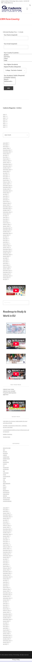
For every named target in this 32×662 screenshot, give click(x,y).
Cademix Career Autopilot (9, 391)
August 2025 (6, 153)
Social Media (6, 497)
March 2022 (6, 222)
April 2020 (5, 263)
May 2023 (5, 198)
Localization (6, 476)
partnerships (6, 483)
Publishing (6, 494)
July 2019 (5, 279)
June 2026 (5, 143)
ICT (4, 466)
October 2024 (6, 167)
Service (5, 496)
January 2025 (6, 162)
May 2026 (5, 144)
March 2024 (6, 180)
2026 (4, 114)
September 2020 (7, 254)
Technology (6, 499)
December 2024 (7, 164)
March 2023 (6, 201)
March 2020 (6, 265)
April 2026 (5, 146)
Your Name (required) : (11, 35)
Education (6, 462)
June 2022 (5, 217)
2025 (4, 116)
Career (5, 455)
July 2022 (5, 215)
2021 (4, 123)
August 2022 (6, 214)
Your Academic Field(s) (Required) (14, 75)
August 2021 (6, 235)
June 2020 (5, 260)
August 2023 (6, 192)
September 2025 (7, 152)
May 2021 (5, 240)
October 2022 (6, 210)
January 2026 (6, 148)
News (4, 481)
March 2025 (6, 159)
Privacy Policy (16, 659)
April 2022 (5, 221)
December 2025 (7, 150)
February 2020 (6, 267)
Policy (4, 487)
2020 (4, 125)
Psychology (6, 492)
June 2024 (5, 175)
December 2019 (7, 270)
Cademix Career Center (8, 389)
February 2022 (6, 224)
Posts (4, 489)
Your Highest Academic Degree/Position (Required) (12, 65)
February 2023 (6, 203)
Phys (4, 485)
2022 (4, 121)
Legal (4, 474)
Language (6, 473)
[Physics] (10, 80)
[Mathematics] (10, 81)
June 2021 (5, 238)
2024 (4, 118)
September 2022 (7, 212)
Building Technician (7, 434)
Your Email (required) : (11, 44)
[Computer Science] (10, 78)
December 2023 (7, 185)
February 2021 (6, 245)
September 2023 (7, 191)
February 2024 (6, 182)
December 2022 (7, 206)
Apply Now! (6, 394)
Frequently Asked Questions (9, 393)
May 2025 (5, 157)
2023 (4, 120)
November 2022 (7, 208)
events (5, 464)
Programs (6, 490)
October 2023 (6, 189)
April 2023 (5, 199)
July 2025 (5, 155)
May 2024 (5, 176)
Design (5, 460)
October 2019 (6, 274)
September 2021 (7, 233)
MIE (4, 480)
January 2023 (6, 205)
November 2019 (7, 272)
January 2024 (6, 183)
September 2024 (7, 169)
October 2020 (6, 252)
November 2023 (7, 187)
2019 (4, 127)
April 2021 (5, 242)
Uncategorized (7, 501)
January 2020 (6, 268)
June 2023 (5, 196)
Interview (6, 467)
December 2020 (7, 249)
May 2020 (5, 261)
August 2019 (6, 277)
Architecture (6, 448)
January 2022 (6, 226)
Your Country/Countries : (11, 53)
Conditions (6, 457)
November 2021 (7, 229)
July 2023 (5, 194)
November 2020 (7, 251)
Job (4, 471)
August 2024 (6, 171)
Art (4, 450)
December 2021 (7, 228)
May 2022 (5, 219)
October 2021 (6, 231)
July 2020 (5, 258)
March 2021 (6, 244)
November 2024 (7, 166)
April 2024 (5, 178)
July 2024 (5, 173)
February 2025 (6, 160)
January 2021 (6, 247)
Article (5, 451)
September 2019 (7, 276)
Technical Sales (6, 437)
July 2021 (5, 237)
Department (6, 458)
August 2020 (6, 256)
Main (4, 478)
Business (5, 453)
